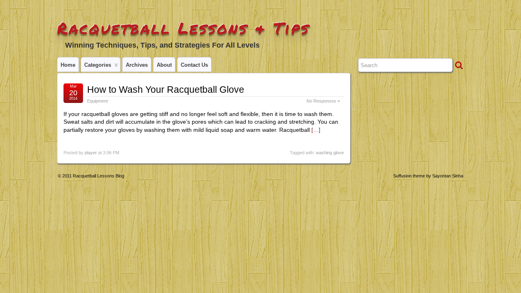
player (91, 152)
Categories (97, 65)
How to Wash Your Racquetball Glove (165, 89)
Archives (137, 65)
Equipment (97, 100)
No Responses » (323, 100)
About (164, 65)
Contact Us (194, 65)
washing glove (330, 152)
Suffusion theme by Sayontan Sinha (428, 175)
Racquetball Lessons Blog (98, 175)
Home (68, 65)
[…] (315, 130)
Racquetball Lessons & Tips (183, 27)
